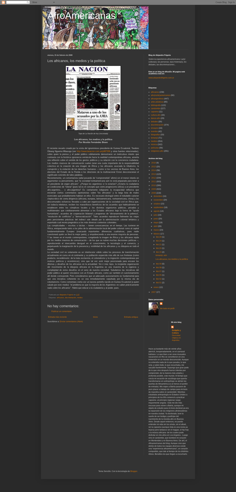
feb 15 (159, 252)
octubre (157, 204)
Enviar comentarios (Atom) (71, 321)
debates (154, 122)
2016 (153, 163)
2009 (153, 189)
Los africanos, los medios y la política (172, 259)
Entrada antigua (131, 317)
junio (156, 219)
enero (156, 287)
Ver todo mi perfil (167, 308)
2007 (153, 292)
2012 (153, 178)
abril (156, 226)
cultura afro (156, 115)
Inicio (95, 317)
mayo (156, 222)
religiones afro (157, 151)
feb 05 (159, 275)
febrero (157, 234)
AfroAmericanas (81, 15)
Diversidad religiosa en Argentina (176, 337)
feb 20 (159, 248)
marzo (157, 230)
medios (80, 298)
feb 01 (159, 283)
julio (156, 215)
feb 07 (159, 271)
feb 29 (159, 237)
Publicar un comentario (61, 311)
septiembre (159, 207)
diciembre (158, 196)
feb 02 (159, 279)
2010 (153, 185)
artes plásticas (157, 102)
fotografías (155, 135)
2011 (153, 181)
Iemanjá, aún (161, 255)
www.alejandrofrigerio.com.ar (161, 78)
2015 (153, 166)
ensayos (154, 128)
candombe (155, 108)
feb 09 (159, 264)
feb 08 (159, 267)
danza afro (155, 118)
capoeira (155, 112)
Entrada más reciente (57, 317)
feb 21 (159, 244)
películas (155, 148)
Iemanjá (154, 138)
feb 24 (159, 241)
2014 (153, 170)
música (154, 144)
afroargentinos (157, 99)
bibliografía (156, 105)
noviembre (158, 200)
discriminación (70, 298)
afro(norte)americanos (160, 95)
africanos (60, 298)
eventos (154, 131)
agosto (157, 211)
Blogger (133, 471)
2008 (153, 193)
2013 (153, 174)
